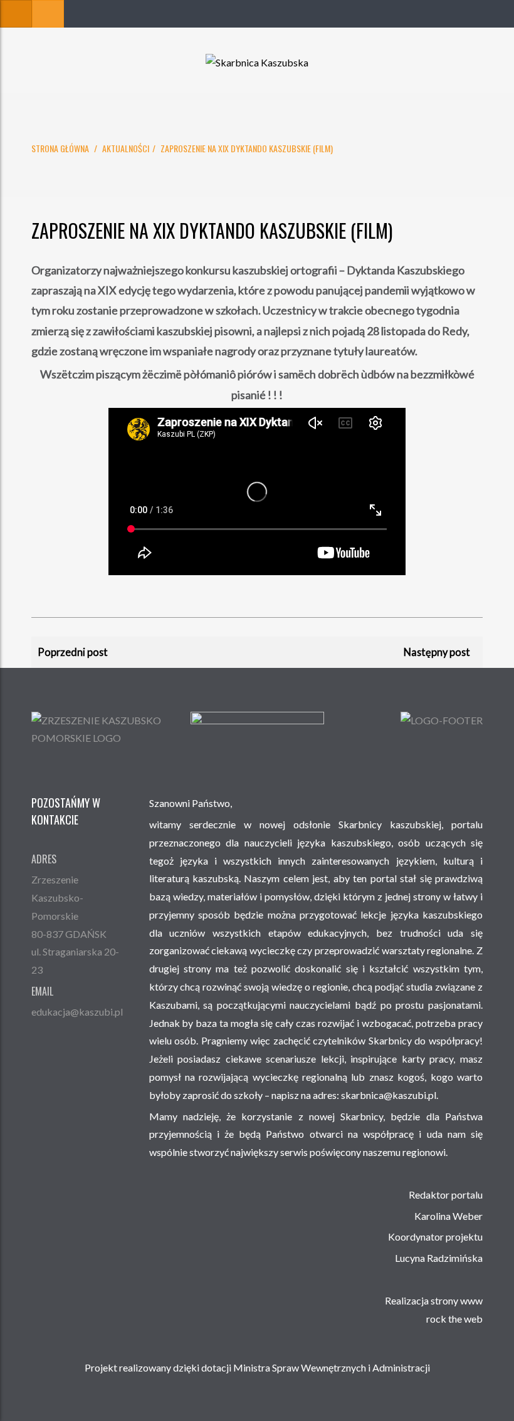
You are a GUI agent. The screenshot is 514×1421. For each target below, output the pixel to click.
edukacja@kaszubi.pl (77, 1012)
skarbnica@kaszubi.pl (388, 1095)
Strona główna (60, 148)
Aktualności (125, 148)
